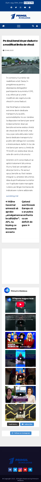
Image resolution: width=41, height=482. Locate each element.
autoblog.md (12, 196)
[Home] (3, 26)
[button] (33, 26)
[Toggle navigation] (19, 26)
